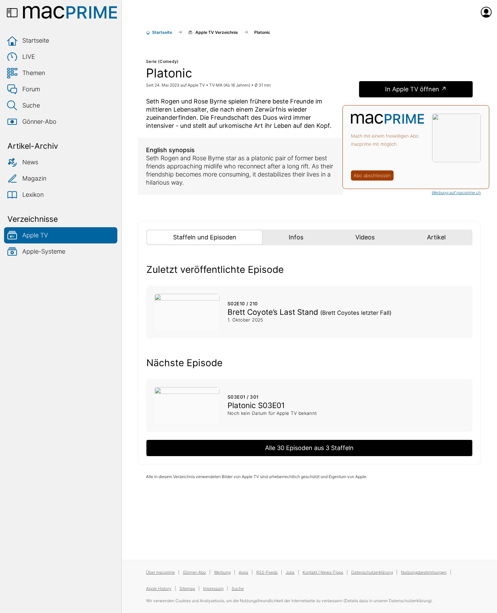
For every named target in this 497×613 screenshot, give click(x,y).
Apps (243, 572)
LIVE (28, 56)
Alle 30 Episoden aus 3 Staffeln (309, 447)
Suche (31, 105)
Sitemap (187, 588)
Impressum (213, 588)
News (30, 162)
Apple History (158, 588)
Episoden (217, 237)
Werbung (222, 572)
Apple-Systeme (43, 251)
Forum (31, 89)
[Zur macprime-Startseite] (70, 12)
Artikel (449, 237)
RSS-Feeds (267, 572)
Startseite (35, 40)
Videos (377, 237)
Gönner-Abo (39, 121)
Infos (308, 237)
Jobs (290, 572)
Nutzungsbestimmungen (424, 572)
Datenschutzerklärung (372, 572)
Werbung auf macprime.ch (456, 192)
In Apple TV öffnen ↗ (416, 89)
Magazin (34, 178)
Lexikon (33, 194)
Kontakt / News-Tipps (323, 572)
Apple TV (35, 235)
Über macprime (160, 572)
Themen (33, 72)
